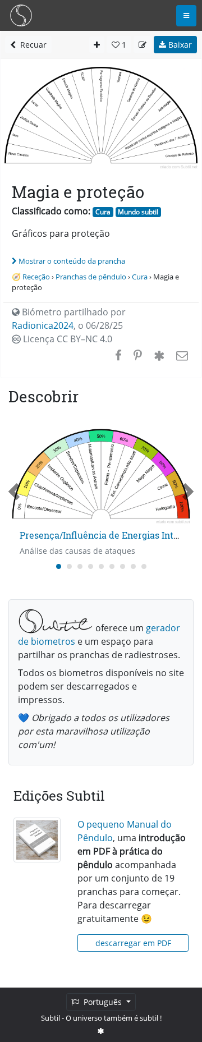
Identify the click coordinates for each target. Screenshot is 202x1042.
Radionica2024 (43, 325)
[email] (181, 355)
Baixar (179, 44)
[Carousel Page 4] (90, 566)
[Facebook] (118, 355)
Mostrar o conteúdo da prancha (72, 261)
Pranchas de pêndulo (91, 277)
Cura (103, 212)
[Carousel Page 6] (111, 566)
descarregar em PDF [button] (133, 943)
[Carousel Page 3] (79, 566)
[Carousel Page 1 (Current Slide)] (58, 566)
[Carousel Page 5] (101, 566)
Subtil (50, 1018)
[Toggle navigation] (186, 15)
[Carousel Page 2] (69, 566)
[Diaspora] (159, 355)
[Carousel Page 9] (143, 566)
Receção (36, 277)
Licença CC (66, 339)
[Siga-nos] (101, 1031)
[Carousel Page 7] (122, 566)
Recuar (31, 44)
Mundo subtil (138, 212)
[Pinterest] (137, 355)
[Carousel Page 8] (133, 566)
